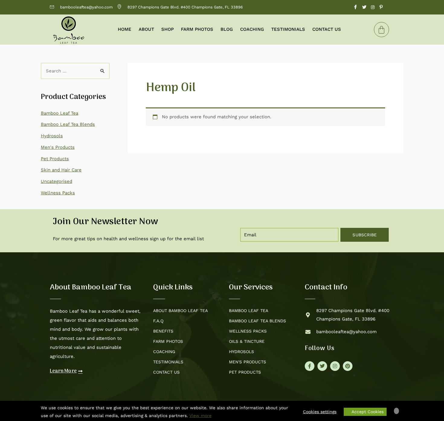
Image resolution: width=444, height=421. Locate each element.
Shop (167, 29)
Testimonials (288, 29)
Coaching (252, 29)
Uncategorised (56, 181)
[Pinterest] (381, 7)
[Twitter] (364, 7)
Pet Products (55, 158)
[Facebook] (355, 7)
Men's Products (58, 147)
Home (124, 29)
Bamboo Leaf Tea (59, 113)
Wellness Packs (58, 193)
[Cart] (381, 29)
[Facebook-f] (309, 366)
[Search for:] (75, 71)
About (146, 29)
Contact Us (326, 29)
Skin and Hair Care (61, 170)
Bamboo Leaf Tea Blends (68, 124)
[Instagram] (372, 7)
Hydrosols (52, 136)
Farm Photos (197, 29)
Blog (226, 29)
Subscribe (364, 234)
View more (200, 415)
